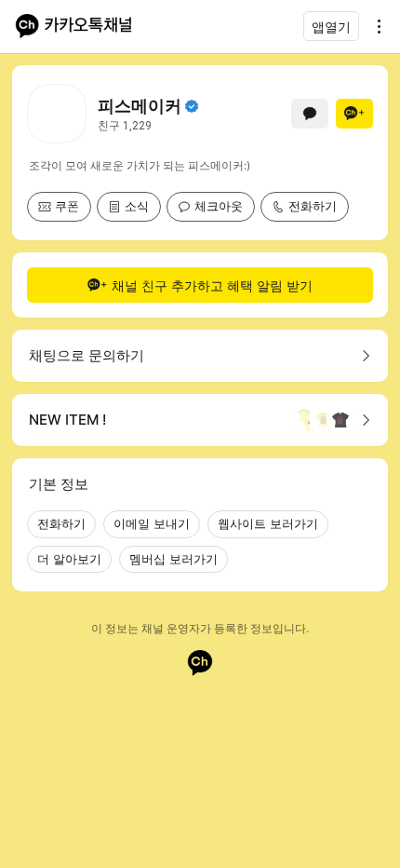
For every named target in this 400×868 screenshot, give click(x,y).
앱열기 (331, 26)
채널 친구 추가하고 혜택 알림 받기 (212, 285)
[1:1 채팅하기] (309, 114)
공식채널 (191, 106)
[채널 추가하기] (354, 114)
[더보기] (374, 26)
